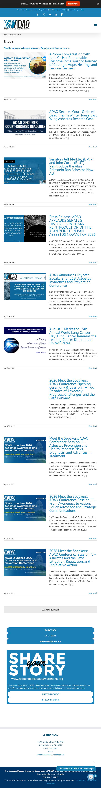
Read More (92, 99)
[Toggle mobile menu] (95, 25)
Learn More (73, 4)
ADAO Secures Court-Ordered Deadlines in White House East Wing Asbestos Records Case (73, 115)
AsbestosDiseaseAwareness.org (50, 754)
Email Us (53, 748)
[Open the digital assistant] (91, 777)
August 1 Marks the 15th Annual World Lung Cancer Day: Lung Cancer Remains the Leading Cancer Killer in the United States (72, 336)
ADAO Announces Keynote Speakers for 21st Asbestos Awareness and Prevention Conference (70, 280)
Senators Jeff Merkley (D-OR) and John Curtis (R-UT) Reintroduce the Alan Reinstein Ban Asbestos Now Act (71, 166)
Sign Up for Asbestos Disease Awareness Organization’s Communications (37, 48)
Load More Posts (50, 609)
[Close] (98, 4)
